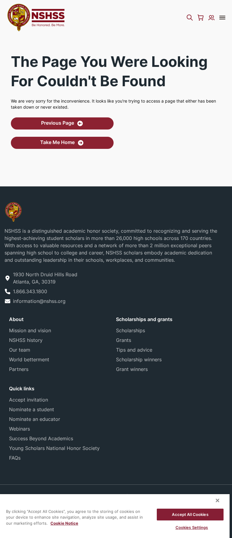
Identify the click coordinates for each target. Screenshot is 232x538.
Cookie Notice (64, 523)
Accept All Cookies (190, 514)
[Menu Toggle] (222, 17)
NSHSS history (26, 340)
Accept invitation (28, 400)
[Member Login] (211, 17)
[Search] (189, 17)
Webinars (19, 429)
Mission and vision (30, 330)
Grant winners (132, 369)
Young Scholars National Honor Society (54, 448)
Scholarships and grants (144, 319)
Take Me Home (57, 142)
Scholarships (130, 330)
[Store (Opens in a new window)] (200, 17)
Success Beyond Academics (41, 438)
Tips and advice (134, 350)
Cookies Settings (192, 527)
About (16, 319)
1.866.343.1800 (30, 291)
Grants (123, 340)
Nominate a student (31, 409)
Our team (19, 350)
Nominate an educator (34, 419)
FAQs (15, 458)
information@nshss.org (39, 301)
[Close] (217, 500)
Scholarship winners (139, 359)
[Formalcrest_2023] (13, 211)
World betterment (29, 359)
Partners (18, 369)
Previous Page (57, 123)
